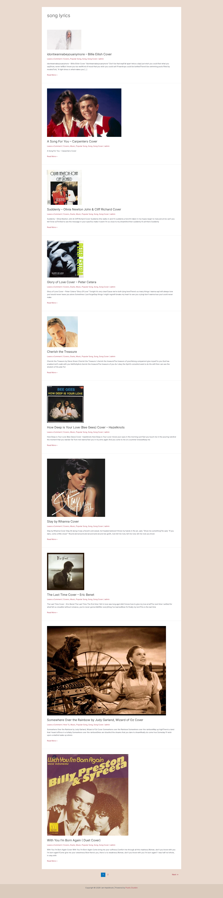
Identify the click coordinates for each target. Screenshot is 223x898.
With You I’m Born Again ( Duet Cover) (73, 840)
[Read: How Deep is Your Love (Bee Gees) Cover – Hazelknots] (65, 404)
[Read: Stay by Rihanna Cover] (76, 487)
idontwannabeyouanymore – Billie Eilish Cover (79, 54)
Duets (72, 214)
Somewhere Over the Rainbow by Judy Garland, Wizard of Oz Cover (95, 720)
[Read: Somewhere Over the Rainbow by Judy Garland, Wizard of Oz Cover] (106, 670)
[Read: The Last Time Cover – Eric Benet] (65, 571)
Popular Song (75, 59)
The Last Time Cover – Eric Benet (70, 594)
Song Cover (92, 59)
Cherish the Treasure (62, 351)
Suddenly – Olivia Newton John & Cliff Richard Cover (84, 209)
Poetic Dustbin (132, 888)
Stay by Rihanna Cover (63, 521)
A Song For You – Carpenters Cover (72, 141)
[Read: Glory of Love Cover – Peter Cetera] (65, 259)
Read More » (52, 75)
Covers (66, 59)
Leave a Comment (54, 59)
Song (84, 59)
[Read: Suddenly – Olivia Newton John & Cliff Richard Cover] (64, 187)
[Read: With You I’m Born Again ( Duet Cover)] (87, 795)
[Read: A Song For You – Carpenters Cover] (84, 112)
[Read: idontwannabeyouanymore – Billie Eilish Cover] (64, 39)
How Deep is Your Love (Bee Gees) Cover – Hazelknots (86, 427)
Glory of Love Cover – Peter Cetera (71, 282)
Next (175, 874)
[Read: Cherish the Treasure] (62, 332)
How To (66, 725)
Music (72, 146)
